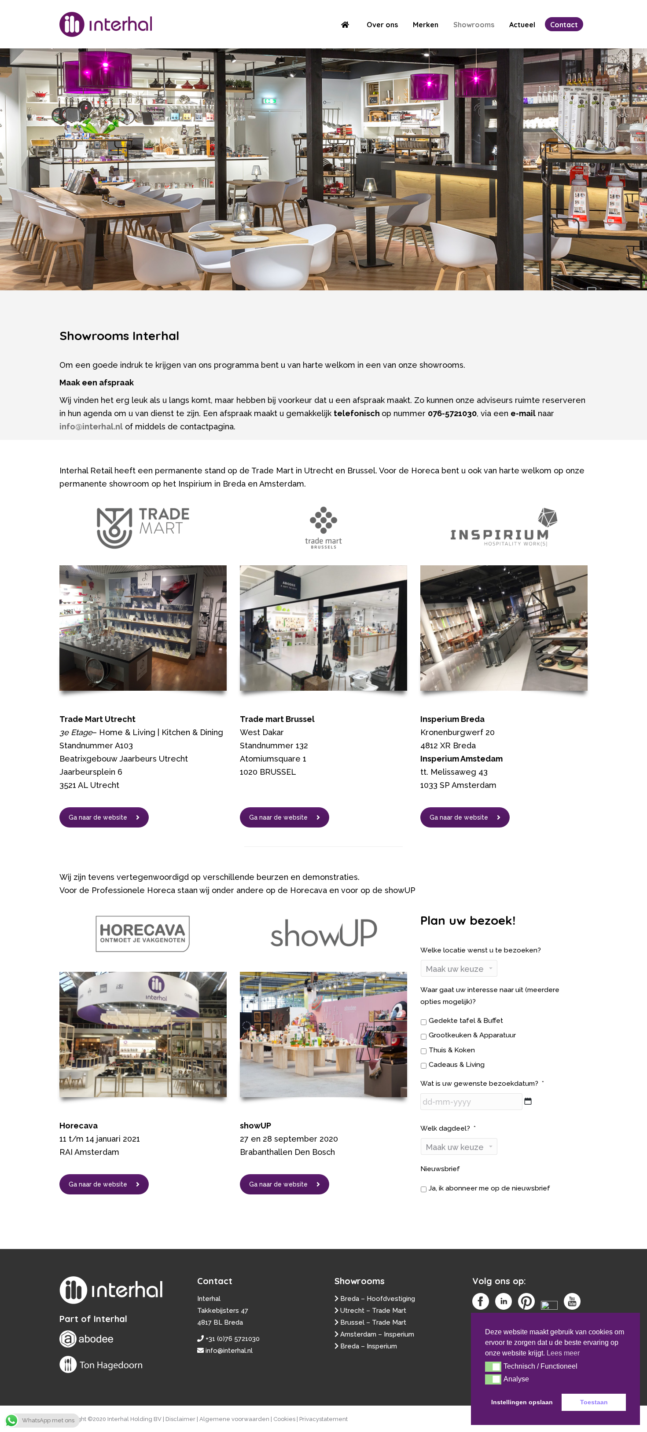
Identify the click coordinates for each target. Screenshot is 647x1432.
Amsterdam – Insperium (377, 1334)
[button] (493, 1366)
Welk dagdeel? (448, 1128)
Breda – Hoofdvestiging (377, 1299)
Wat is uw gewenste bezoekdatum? (482, 1083)
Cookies (284, 1419)
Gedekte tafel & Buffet (466, 1020)
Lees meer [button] (563, 1353)
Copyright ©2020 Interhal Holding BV (110, 1419)
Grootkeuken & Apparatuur (472, 1035)
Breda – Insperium (368, 1346)
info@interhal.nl (91, 426)
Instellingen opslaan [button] (522, 1402)
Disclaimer (180, 1419)
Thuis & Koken (452, 1050)
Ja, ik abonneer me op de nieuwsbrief (489, 1188)
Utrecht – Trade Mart (373, 1311)
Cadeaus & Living (457, 1064)
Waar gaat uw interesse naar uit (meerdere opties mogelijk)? (489, 995)
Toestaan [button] (594, 1402)
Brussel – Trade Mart (373, 1322)
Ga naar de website (98, 817)
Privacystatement (323, 1419)
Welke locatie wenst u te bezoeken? (480, 950)
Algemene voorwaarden (234, 1419)
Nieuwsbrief (440, 1169)
